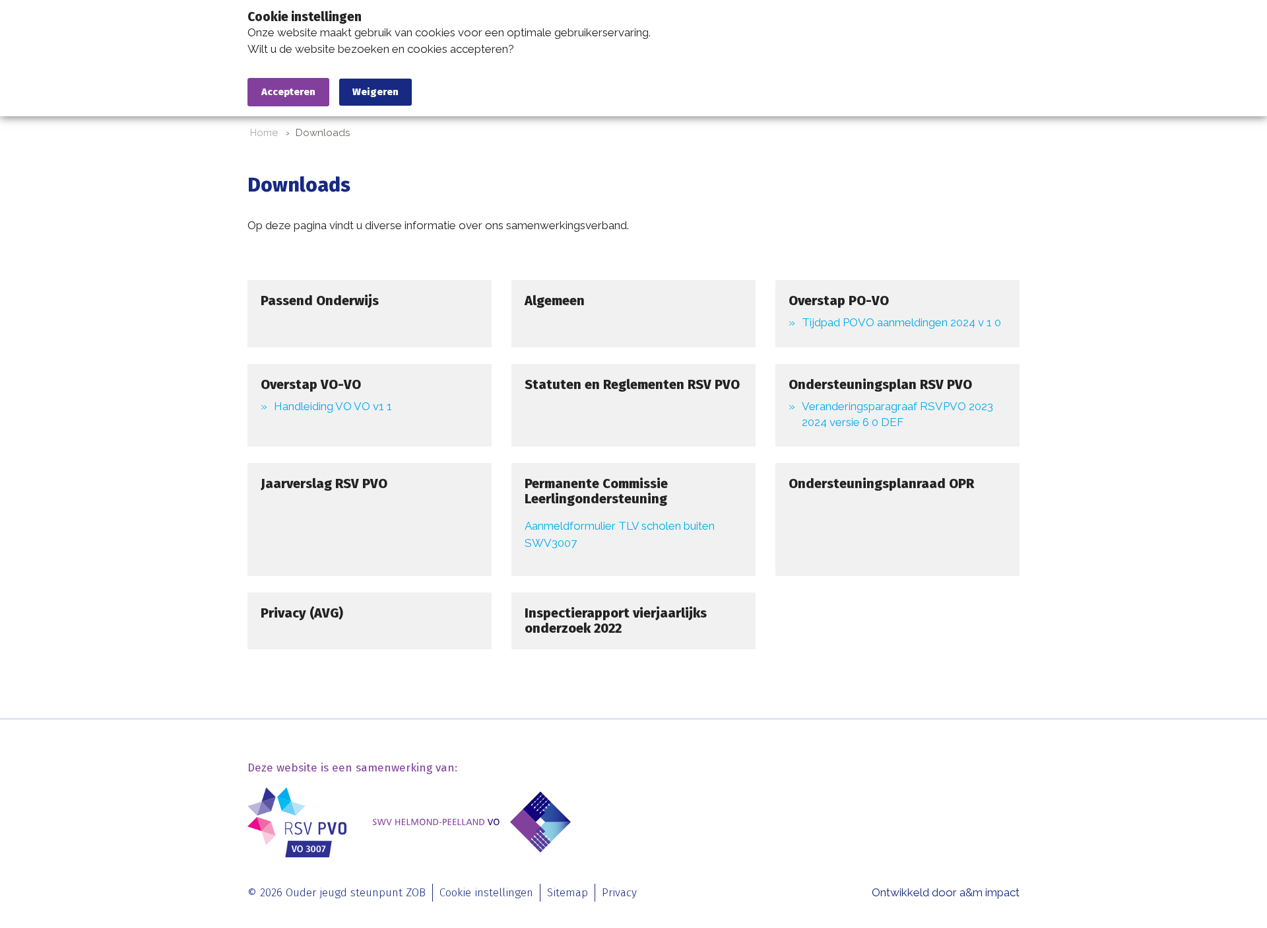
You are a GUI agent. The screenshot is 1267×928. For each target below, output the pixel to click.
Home (264, 133)
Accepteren (288, 92)
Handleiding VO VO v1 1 (333, 406)
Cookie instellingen (486, 893)
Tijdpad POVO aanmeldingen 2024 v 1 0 (901, 322)
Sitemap (567, 893)
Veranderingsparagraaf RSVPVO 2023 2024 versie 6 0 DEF (897, 414)
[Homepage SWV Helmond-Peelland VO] (472, 822)
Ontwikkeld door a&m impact (946, 892)
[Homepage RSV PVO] (296, 822)
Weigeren (375, 92)
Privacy (619, 893)
